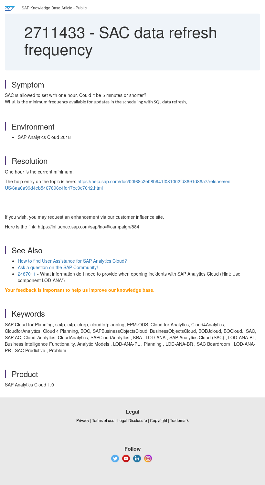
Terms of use (103, 420)
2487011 (27, 273)
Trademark (179, 420)
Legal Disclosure (132, 420)
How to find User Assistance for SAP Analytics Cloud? (72, 261)
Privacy (82, 420)
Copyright (158, 420)
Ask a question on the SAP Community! (58, 267)
